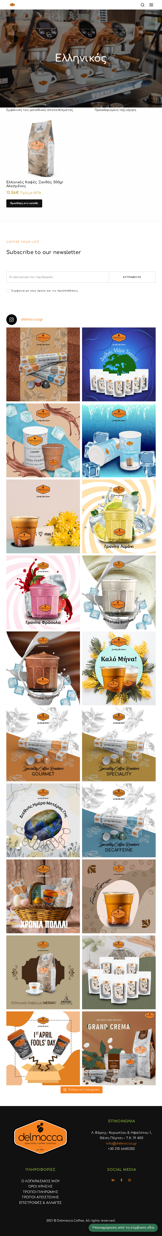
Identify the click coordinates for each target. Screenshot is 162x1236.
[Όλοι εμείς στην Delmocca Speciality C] (43, 820)
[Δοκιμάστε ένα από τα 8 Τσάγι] (119, 972)
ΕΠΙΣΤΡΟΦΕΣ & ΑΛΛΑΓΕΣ (40, 1203)
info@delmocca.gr (121, 1143)
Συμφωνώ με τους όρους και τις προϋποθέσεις (44, 290)
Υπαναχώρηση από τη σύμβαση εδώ (123, 1227)
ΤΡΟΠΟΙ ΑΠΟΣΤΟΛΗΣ (40, 1197)
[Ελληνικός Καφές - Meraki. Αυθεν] (43, 972)
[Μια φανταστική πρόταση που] (119, 516)
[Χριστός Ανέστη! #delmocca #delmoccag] (43, 896)
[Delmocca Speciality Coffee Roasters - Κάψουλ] (43, 744)
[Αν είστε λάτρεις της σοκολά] (43, 440)
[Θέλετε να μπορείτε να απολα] (43, 364)
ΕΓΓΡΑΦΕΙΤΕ (132, 277)
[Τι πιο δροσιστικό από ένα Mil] (119, 592)
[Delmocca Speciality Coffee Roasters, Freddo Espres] (119, 896)
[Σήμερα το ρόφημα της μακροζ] (119, 364)
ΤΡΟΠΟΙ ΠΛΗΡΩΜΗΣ (40, 1192)
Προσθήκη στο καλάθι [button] (24, 203)
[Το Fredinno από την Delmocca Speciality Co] (119, 440)
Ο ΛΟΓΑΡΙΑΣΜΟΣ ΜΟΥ (40, 1181)
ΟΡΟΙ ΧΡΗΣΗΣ (40, 1186)
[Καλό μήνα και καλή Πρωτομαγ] (119, 668)
